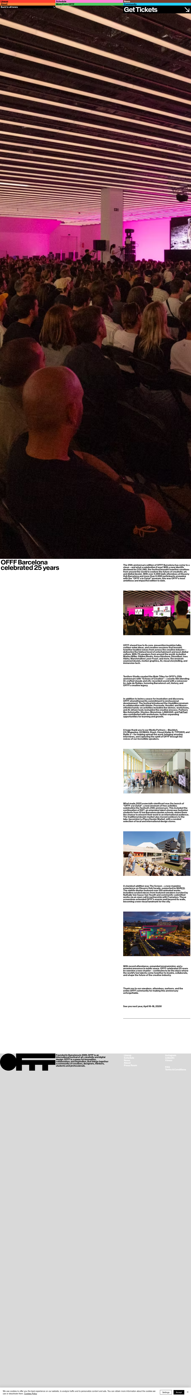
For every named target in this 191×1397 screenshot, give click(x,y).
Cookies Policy (30, 1393)
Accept (179, 1392)
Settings (165, 1392)
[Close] (187, 1392)
